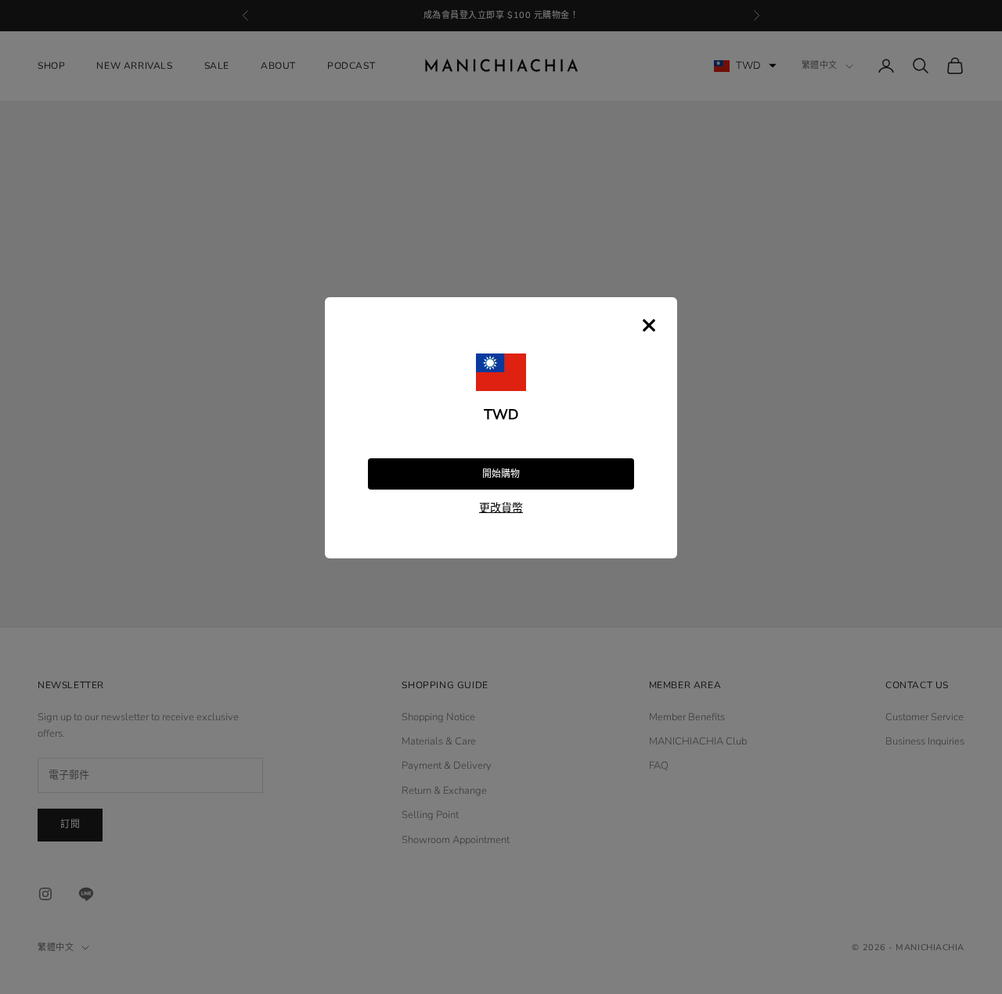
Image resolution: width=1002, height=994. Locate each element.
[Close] (649, 325)
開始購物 (501, 474)
